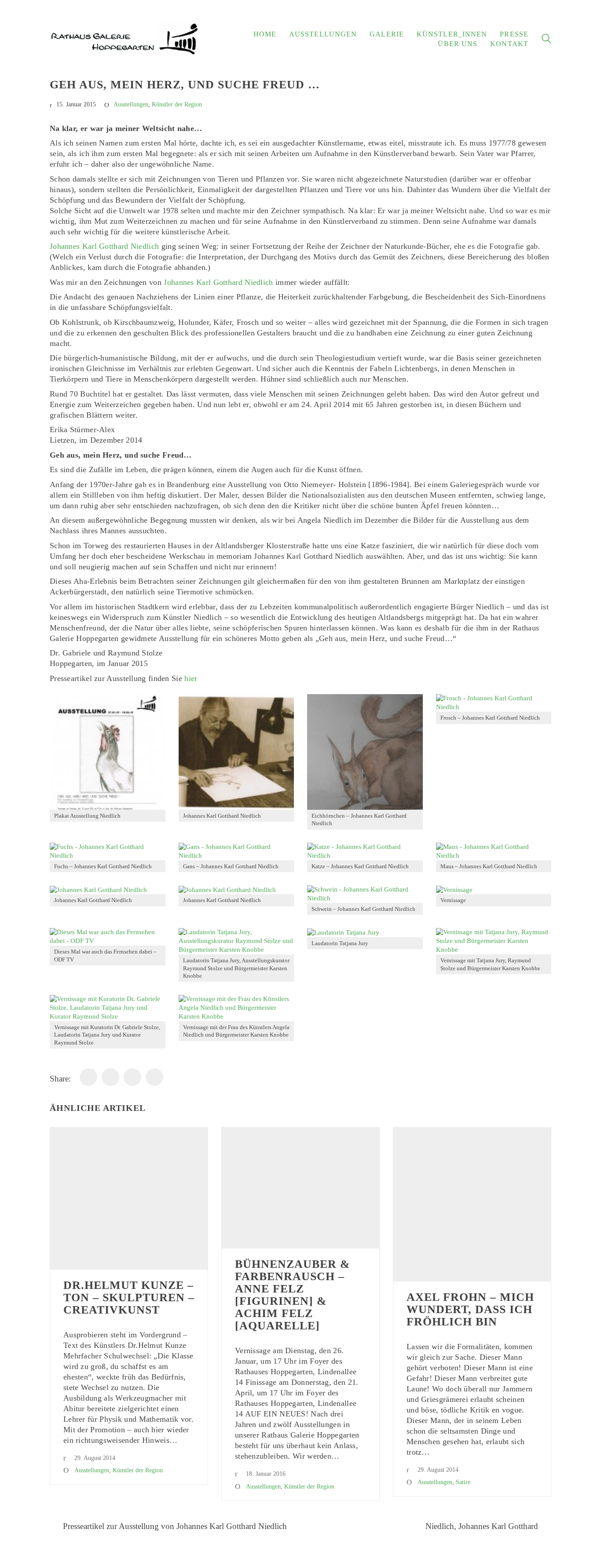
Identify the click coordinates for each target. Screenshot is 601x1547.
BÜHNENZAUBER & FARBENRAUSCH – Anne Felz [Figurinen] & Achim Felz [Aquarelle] (292, 1295)
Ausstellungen (131, 104)
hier (190, 678)
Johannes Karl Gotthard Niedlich (104, 246)
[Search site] (546, 40)
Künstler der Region (177, 104)
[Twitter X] (154, 1077)
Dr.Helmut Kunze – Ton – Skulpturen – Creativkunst (128, 1297)
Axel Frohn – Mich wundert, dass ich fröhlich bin (470, 1309)
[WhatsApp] (110, 1077)
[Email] (132, 1077)
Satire (463, 1482)
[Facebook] (88, 1077)
